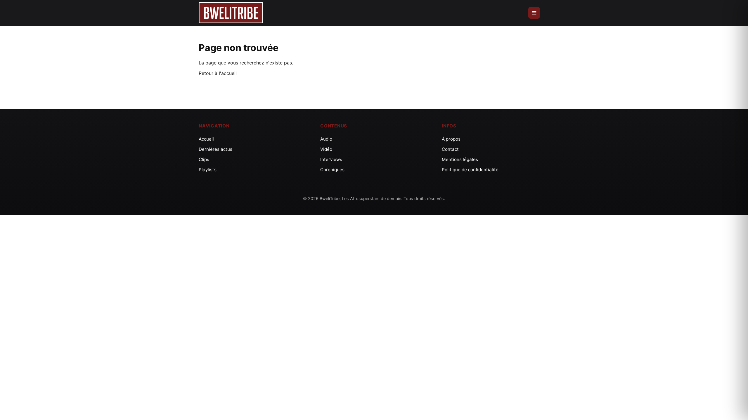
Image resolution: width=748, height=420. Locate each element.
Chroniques (332, 169)
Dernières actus (215, 149)
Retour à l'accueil (218, 73)
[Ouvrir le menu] (534, 13)
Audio (326, 139)
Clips (204, 159)
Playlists (208, 169)
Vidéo (326, 149)
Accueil (206, 139)
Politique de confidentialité (470, 169)
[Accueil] (231, 13)
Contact (450, 149)
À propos (451, 139)
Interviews (331, 159)
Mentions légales (460, 159)
